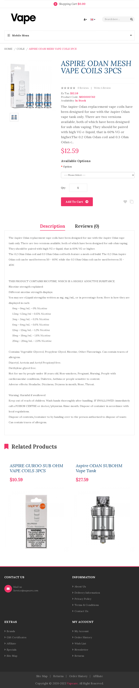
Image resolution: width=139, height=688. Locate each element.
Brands (11, 631)
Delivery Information (87, 592)
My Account (82, 631)
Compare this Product (131, 201)
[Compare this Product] (54, 473)
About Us (80, 586)
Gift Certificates (16, 637)
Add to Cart (74, 201)
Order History (83, 637)
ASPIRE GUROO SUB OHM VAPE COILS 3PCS (36, 468)
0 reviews (83, 88)
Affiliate (11, 643)
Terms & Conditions (87, 605)
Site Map (12, 655)
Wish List (80, 643)
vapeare (72, 683)
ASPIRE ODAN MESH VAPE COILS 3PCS (53, 48)
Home (8, 48)
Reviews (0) (87, 226)
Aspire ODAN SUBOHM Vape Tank (99, 468)
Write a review (102, 88)
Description (52, 226)
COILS (20, 48)
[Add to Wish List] (60, 473)
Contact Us (81, 611)
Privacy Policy (83, 598)
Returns (79, 655)
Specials (11, 649)
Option (67, 166)
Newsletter (81, 649)
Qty (63, 187)
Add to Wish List (125, 201)
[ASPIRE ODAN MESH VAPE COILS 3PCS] (14, 116)
